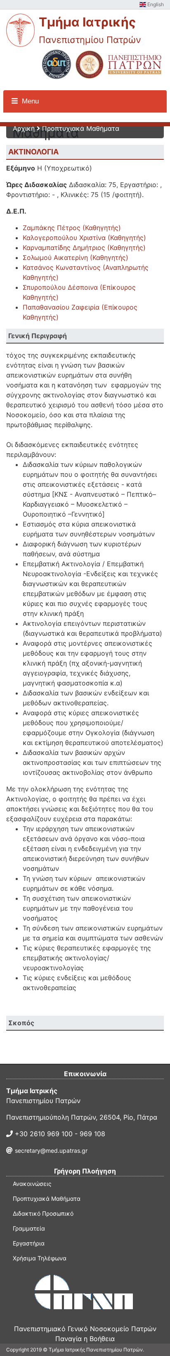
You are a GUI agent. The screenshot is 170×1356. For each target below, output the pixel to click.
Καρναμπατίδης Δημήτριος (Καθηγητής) (84, 247)
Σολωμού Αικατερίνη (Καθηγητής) (75, 257)
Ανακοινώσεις (32, 1183)
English (155, 4)
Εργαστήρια (29, 1243)
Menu (29, 101)
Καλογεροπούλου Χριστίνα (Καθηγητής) (84, 237)
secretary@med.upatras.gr (51, 1150)
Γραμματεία (29, 1228)
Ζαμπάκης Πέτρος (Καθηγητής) (72, 228)
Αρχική (24, 128)
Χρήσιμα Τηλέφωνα (39, 1258)
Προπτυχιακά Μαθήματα (80, 128)
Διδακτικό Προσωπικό (43, 1213)
